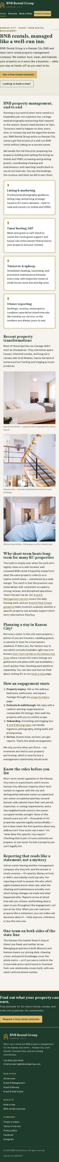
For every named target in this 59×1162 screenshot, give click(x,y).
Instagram (8, 1139)
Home (3, 13)
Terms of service (12, 1126)
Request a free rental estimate (21, 1019)
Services (12, 13)
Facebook (8, 1135)
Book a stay (9, 1104)
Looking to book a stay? (17, 83)
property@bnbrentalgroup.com (25, 1064)
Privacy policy (10, 1130)
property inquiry (40, 697)
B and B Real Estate (13, 1091)
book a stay (38, 673)
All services (9, 1078)
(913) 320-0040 (15, 1060)
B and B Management (14, 1083)
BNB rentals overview (14, 1109)
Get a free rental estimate (18, 74)
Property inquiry (11, 1122)
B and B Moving (11, 1087)
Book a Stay (25, 13)
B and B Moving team (19, 725)
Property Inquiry (42, 13)
